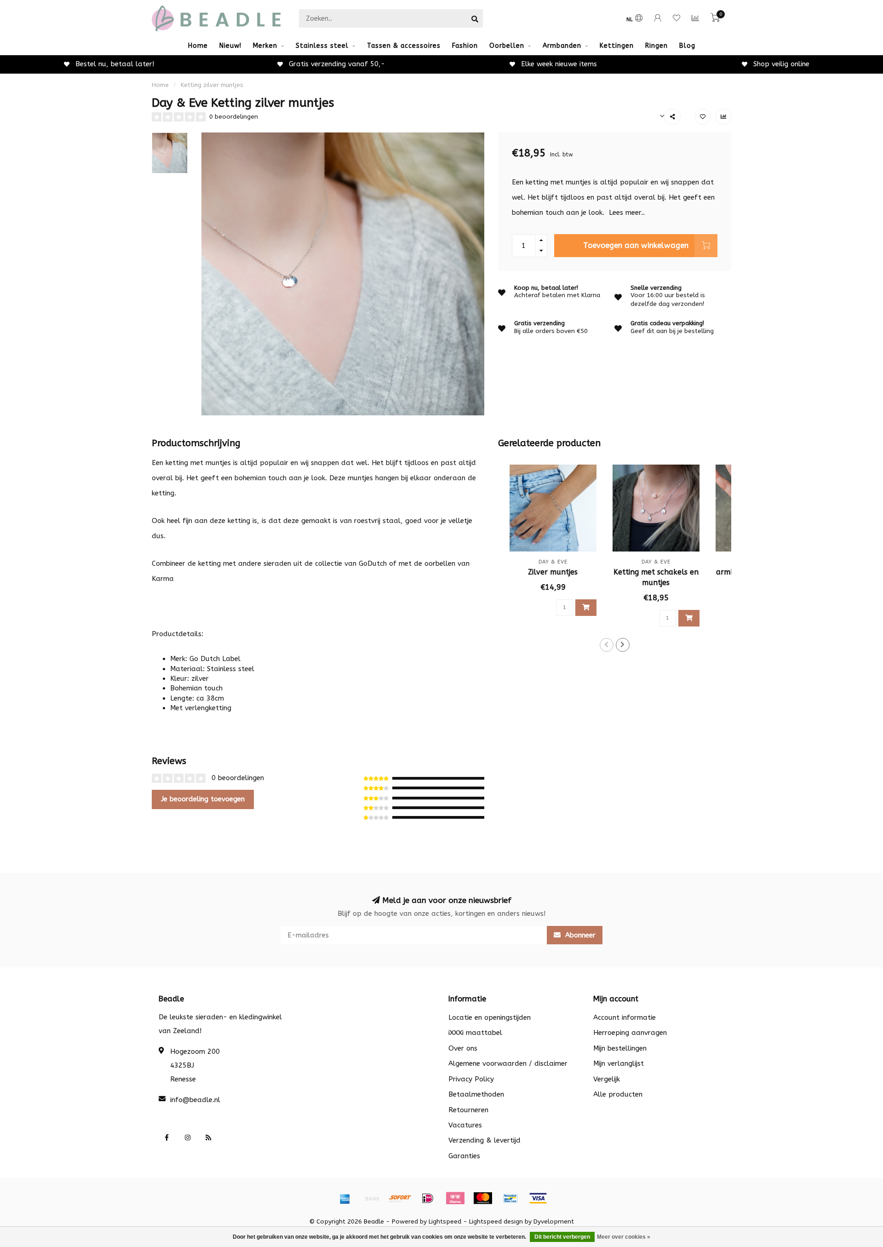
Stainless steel (322, 46)
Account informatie (624, 1017)
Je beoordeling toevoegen (203, 799)
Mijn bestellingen (620, 1048)
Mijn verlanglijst (618, 1063)
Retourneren (468, 1110)
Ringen (656, 46)
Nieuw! (230, 46)
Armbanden (562, 46)
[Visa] (538, 1198)
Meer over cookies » (623, 1237)
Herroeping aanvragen (630, 1033)
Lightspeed (445, 1221)
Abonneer (579, 935)
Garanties (464, 1156)
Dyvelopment (553, 1221)
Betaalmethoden (476, 1094)
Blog (687, 46)
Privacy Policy (471, 1079)
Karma (163, 579)
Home (198, 46)
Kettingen (617, 46)
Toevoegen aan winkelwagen (635, 245)
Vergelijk (606, 1079)
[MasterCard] (482, 1198)
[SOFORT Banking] (400, 1198)
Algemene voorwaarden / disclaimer (508, 1063)
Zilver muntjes (553, 572)
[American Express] (344, 1198)
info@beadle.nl (195, 1100)
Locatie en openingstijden (489, 1017)
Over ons (462, 1048)
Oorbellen (506, 46)
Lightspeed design (496, 1221)
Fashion (465, 46)
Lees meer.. (627, 212)
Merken (265, 46)
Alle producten (617, 1094)
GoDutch (373, 563)
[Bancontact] (510, 1198)
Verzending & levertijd (484, 1140)
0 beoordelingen (233, 117)
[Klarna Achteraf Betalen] (455, 1198)
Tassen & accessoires (404, 46)
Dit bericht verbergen (562, 1237)
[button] (607, 645)
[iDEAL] (427, 1198)
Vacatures (465, 1125)
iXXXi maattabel (475, 1033)
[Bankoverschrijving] (372, 1198)
